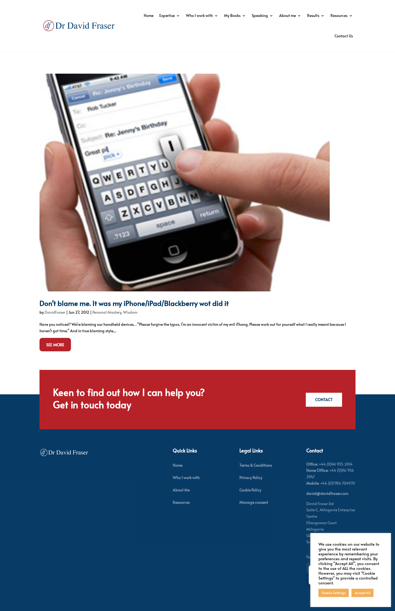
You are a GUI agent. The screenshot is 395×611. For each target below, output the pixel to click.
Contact (324, 399)
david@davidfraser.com (327, 493)
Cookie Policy (250, 489)
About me (287, 15)
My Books (232, 15)
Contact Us (344, 35)
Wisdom (130, 312)
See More (55, 344)
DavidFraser (55, 312)
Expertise (167, 15)
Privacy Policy (250, 477)
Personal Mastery (106, 312)
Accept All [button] (362, 592)
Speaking (260, 15)
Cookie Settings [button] (334, 592)
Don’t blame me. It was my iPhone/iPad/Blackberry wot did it (134, 303)
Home (148, 15)
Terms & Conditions (255, 465)
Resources (339, 15)
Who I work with (199, 15)
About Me (181, 489)
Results (313, 15)
